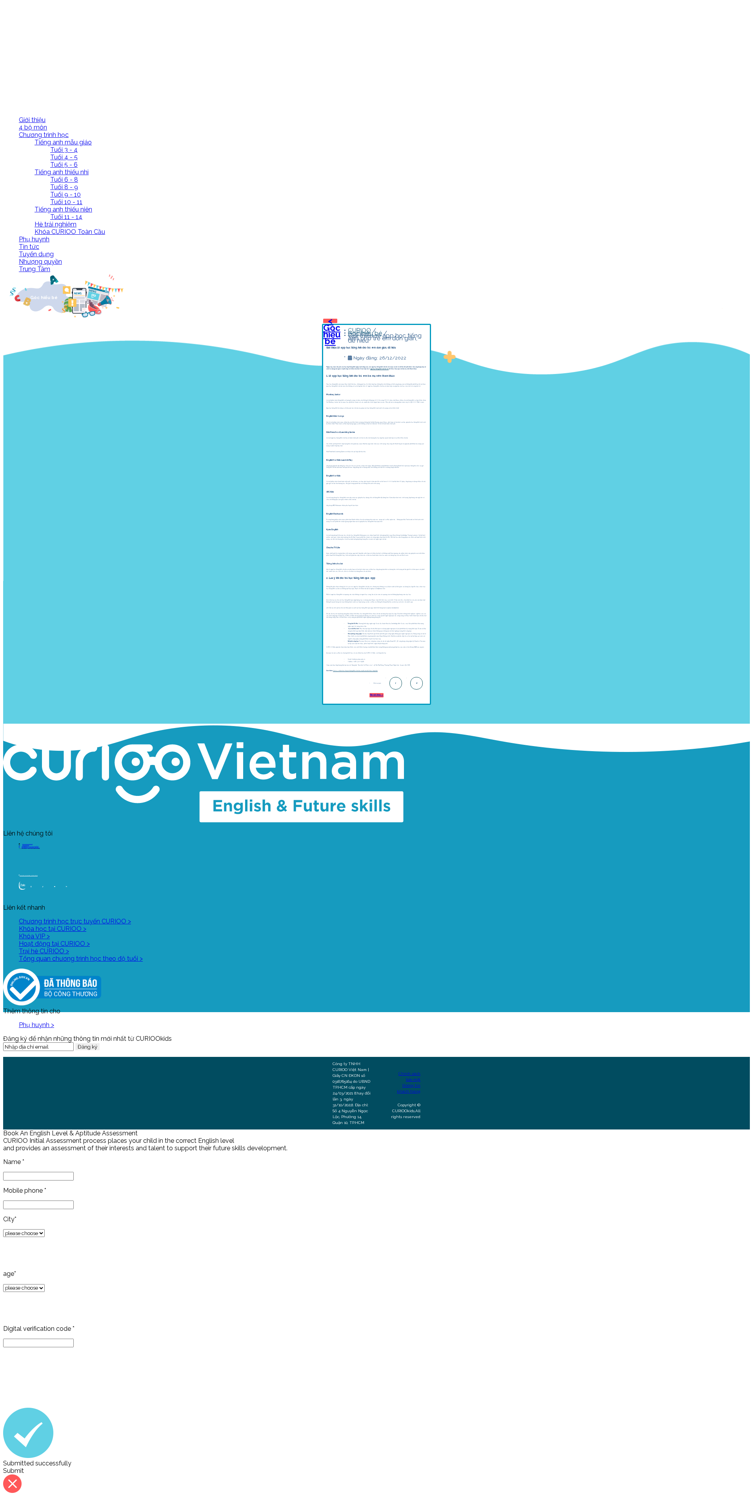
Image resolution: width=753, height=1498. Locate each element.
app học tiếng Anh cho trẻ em (379, 369)
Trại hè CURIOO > (44, 951)
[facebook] (395, 683)
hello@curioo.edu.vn (27, 844)
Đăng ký (87, 1047)
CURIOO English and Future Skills (29, 875)
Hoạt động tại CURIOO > (54, 943)
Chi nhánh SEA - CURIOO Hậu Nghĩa (31, 847)
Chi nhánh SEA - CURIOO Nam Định (30, 846)
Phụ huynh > (36, 1025)
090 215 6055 (25, 845)
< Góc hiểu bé (331, 331)
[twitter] (416, 683)
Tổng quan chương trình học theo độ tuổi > (81, 958)
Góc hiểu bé (365, 333)
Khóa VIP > (34, 936)
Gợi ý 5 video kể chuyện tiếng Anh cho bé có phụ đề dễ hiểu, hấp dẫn (355, 670)
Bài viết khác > (376, 695)
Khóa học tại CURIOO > (52, 928)
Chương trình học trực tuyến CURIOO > (75, 921)
